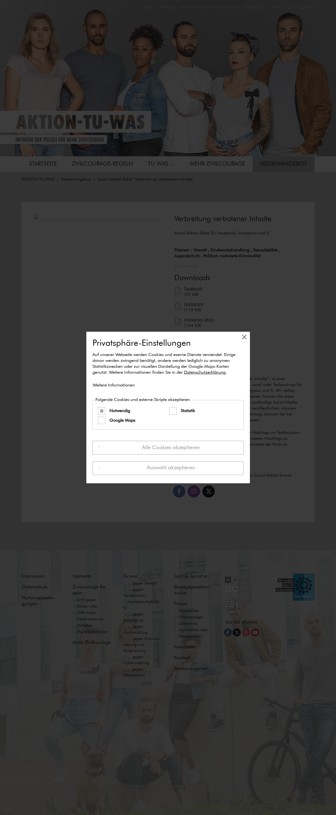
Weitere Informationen (114, 385)
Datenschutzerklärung (205, 372)
